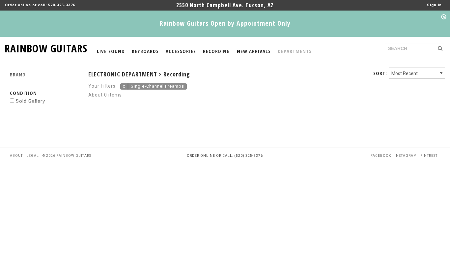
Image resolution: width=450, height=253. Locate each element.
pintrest (428, 155)
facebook (381, 155)
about (16, 155)
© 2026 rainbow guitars (66, 155)
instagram (406, 155)
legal (32, 155)
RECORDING (216, 51)
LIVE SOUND (111, 51)
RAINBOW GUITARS (46, 47)
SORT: (380, 73)
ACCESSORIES (181, 51)
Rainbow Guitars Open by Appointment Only (225, 23)
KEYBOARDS (145, 51)
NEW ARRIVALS (254, 51)
